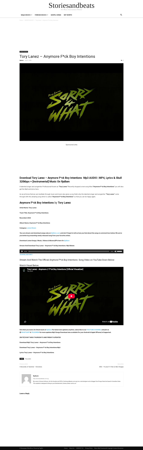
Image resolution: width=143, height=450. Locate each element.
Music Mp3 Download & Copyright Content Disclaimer (108, 448)
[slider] (119, 251)
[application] (71, 251)
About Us (71, 448)
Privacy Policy (89, 448)
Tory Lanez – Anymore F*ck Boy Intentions (57, 56)
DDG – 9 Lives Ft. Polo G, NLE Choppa (111, 367)
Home (21, 20)
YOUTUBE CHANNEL (93, 330)
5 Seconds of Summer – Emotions (31, 367)
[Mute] (115, 251)
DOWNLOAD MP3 (26, 254)
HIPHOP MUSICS (29, 20)
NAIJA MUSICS (26, 15)
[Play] (22, 251)
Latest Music (31, 228)
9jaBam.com (55, 233)
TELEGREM (35, 332)
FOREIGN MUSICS (40, 15)
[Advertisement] (71, 36)
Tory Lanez (28, 359)
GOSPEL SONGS (56, 15)
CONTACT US (79, 448)
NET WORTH (68, 15)
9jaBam (66, 240)
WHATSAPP (25, 332)
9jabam (22, 60)
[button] (121, 15)
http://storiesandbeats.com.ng (41, 378)
